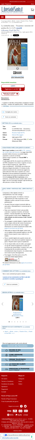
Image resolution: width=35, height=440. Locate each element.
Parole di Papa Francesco (9, 399)
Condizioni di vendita (7, 384)
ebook (9, 21)
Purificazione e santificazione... (17, 313)
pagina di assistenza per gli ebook (14, 228)
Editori (20, 384)
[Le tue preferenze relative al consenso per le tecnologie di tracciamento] (32, 437)
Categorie (21, 378)
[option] (17, 307)
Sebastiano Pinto (18, 315)
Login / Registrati (6, 4)
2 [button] (12, 322)
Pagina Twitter (25, 406)
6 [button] (23, 322)
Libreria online (17, 430)
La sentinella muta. (17, 22)
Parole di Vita (24, 21)
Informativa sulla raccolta (10, 438)
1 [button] (9, 322)
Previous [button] (2, 304)
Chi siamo (4, 378)
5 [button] (20, 322)
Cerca (30, 17)
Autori (20, 381)
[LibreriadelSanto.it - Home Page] (12, 10)
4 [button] (17, 322)
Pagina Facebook (21, 406)
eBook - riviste (16, 21)
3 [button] (15, 322)
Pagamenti (4, 389)
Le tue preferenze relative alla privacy (19, 435)
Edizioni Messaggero (17, 135)
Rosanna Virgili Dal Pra (18, 132)
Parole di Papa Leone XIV (9, 395)
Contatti (3, 392)
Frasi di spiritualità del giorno (9, 401)
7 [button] (26, 322)
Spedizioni (4, 386)
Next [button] (32, 304)
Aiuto (32, 4)
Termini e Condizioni (7, 381)
